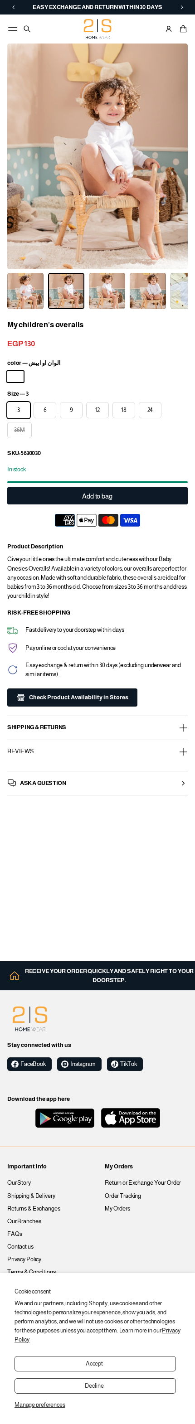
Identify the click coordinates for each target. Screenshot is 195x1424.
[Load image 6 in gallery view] (148, 291)
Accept (94, 1364)
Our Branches (24, 1221)
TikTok (128, 1064)
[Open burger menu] (12, 29)
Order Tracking (123, 1196)
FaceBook (33, 1064)
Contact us (20, 1247)
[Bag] (182, 29)
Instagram (83, 1064)
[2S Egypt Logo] (30, 1018)
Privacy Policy (24, 1259)
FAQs (14, 1234)
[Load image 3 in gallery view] (25, 291)
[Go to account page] (168, 29)
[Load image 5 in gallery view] (107, 291)
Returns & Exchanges (33, 1209)
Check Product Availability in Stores (78, 697)
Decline (94, 1386)
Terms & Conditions (31, 1272)
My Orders (117, 1209)
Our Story (19, 1183)
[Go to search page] (27, 29)
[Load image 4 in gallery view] (66, 291)
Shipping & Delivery (31, 1196)
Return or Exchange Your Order (143, 1183)
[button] (182, 29)
